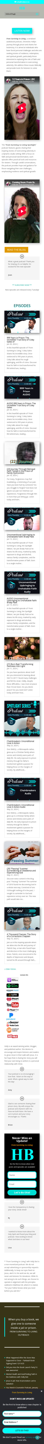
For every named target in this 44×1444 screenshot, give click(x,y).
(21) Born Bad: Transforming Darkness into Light (20, 665)
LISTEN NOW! (22, 30)
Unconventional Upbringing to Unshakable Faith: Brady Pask (21, 535)
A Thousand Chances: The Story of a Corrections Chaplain (21, 935)
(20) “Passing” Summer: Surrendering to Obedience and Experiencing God (21, 870)
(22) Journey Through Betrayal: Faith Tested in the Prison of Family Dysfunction (21, 471)
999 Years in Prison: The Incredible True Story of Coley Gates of (20, 339)
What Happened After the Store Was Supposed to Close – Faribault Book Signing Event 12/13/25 (20, 1360)
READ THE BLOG (16, 249)
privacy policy (32, 1437)
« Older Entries (10, 969)
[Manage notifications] (37, 1438)
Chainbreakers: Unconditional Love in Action (20, 742)
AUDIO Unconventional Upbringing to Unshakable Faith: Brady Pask (22, 600)
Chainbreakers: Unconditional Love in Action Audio (20, 806)
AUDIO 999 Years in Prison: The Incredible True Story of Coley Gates (21, 405)
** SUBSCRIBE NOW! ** (22, 285)
